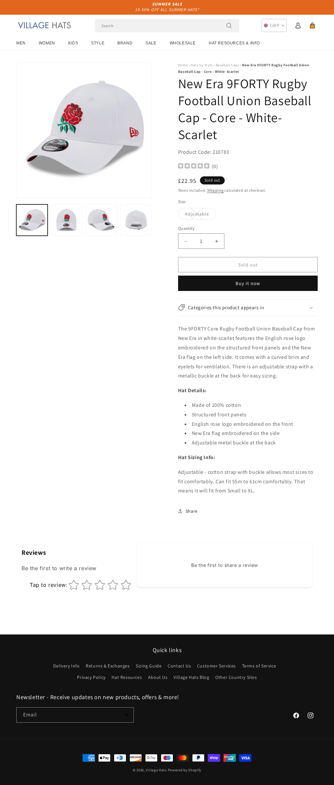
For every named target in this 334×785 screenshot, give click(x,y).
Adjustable (200, 215)
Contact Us (179, 666)
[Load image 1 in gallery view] (32, 220)
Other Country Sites (236, 677)
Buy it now (247, 283)
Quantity (186, 228)
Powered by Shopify (185, 770)
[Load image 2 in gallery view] (66, 220)
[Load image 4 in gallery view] (136, 220)
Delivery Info (66, 666)
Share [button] (192, 511)
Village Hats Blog (191, 677)
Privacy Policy (91, 677)
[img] (193, 166)
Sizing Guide (148, 666)
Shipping (215, 190)
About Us (158, 677)
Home (183, 65)
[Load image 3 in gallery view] (101, 220)
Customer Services (216, 666)
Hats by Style (201, 65)
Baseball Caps (227, 65)
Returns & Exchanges (107, 666)
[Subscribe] (126, 715)
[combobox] (167, 25)
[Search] (228, 25)
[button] (312, 25)
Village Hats (156, 770)
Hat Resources (127, 677)
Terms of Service (259, 666)
